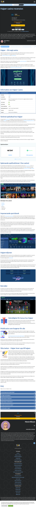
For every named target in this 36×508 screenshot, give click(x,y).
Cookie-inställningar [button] (4, 505)
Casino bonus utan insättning (18, 471)
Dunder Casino (18, 489)
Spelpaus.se (27, 31)
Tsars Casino (18, 492)
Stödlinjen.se (24, 31)
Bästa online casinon (18, 475)
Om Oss (18, 453)
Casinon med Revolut (18, 468)
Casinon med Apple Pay (18, 465)
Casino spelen (18, 478)
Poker (2, 205)
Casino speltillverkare (18, 483)
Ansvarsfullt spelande (18, 459)
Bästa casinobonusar (18, 480)
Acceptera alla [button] (11, 505)
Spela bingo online (18, 466)
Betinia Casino (18, 487)
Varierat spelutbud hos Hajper (27, 46)
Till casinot (18, 418)
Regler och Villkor (18, 454)
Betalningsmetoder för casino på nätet (18, 477)
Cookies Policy (18, 458)
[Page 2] (16, 159)
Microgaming (29, 155)
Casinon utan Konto (18, 470)
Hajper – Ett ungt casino (4, 46)
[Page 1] (15, 159)
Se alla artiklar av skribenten (30, 429)
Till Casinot (18, 25)
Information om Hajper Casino (15, 46)
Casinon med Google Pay (18, 463)
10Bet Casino (18, 494)
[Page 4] (19, 159)
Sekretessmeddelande (18, 456)
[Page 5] (20, 159)
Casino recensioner (18, 482)
